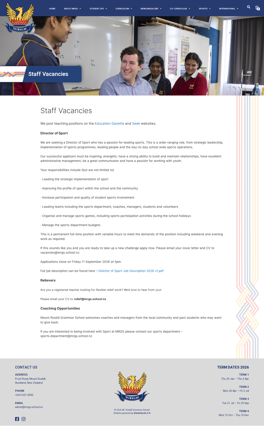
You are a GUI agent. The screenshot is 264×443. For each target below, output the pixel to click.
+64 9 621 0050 (24, 395)
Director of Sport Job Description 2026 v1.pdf (131, 271)
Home (52, 8)
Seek (136, 123)
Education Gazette (109, 123)
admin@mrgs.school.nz (29, 407)
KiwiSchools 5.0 (142, 413)
